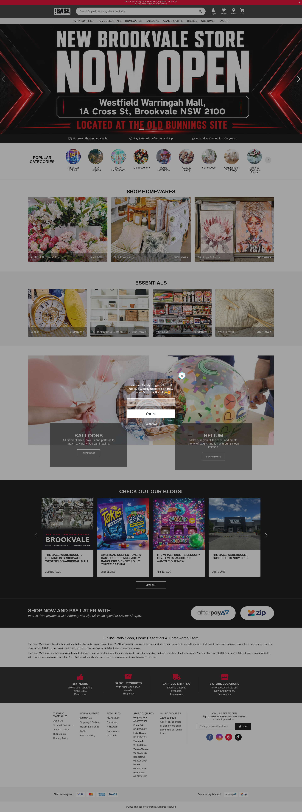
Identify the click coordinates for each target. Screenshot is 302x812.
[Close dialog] (182, 376)
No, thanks (151, 424)
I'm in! (151, 414)
